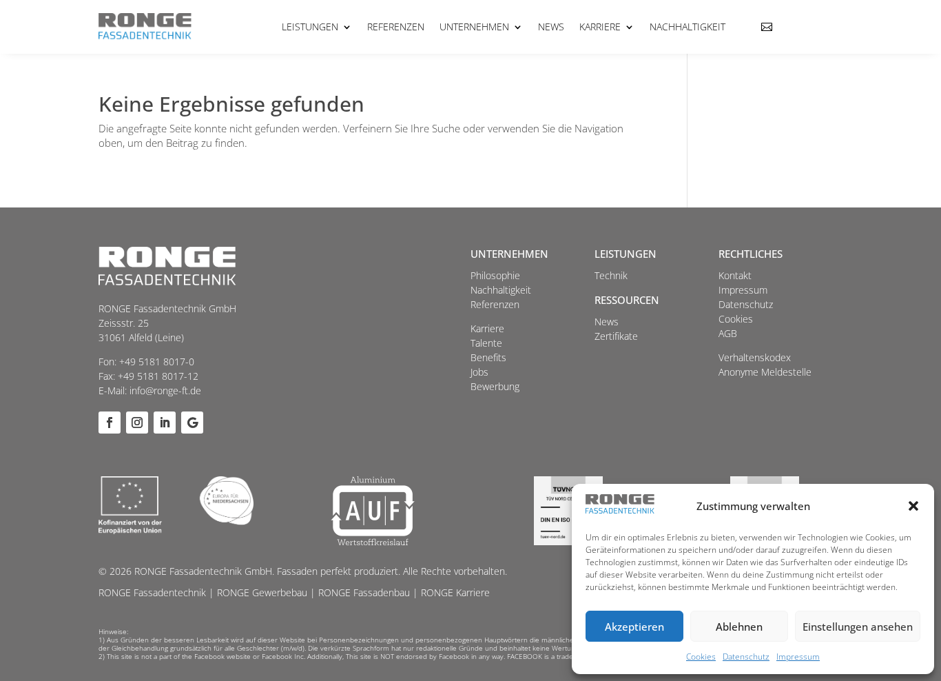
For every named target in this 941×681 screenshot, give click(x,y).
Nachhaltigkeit (687, 26)
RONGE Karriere (455, 592)
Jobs (479, 371)
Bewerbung (494, 386)
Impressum (798, 656)
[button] (913, 506)
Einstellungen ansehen (858, 626)
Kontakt (735, 275)
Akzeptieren (634, 626)
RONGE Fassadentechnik (152, 592)
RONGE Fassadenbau (364, 592)
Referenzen (395, 26)
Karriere (600, 26)
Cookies (701, 656)
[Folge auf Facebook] (110, 422)
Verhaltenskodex (754, 357)
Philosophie (495, 275)
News (551, 26)
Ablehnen (739, 626)
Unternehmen (474, 26)
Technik (611, 275)
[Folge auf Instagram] (137, 422)
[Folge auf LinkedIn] (165, 422)
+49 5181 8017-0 (156, 361)
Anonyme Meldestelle (764, 371)
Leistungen (310, 26)
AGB (727, 333)
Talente (486, 342)
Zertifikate (616, 336)
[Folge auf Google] (192, 422)
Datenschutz (746, 656)
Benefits (488, 357)
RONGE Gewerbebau (262, 592)
